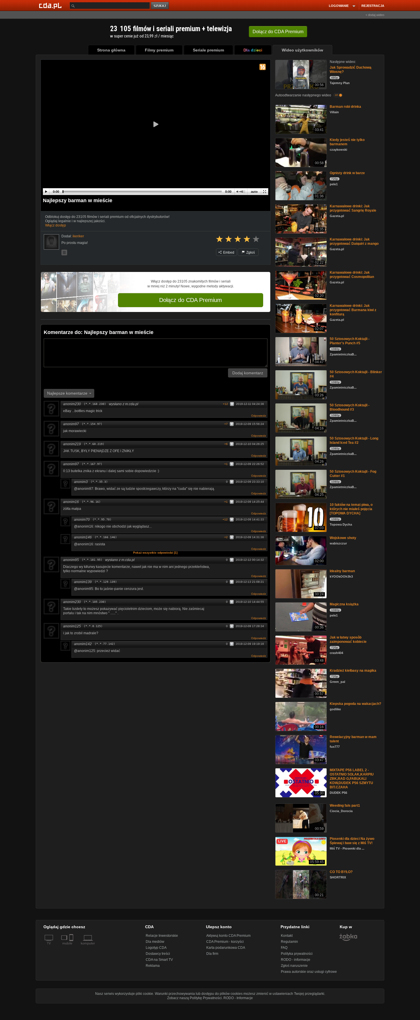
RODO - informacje (295, 960)
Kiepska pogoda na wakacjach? (355, 704)
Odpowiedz (258, 415)
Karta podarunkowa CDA (225, 948)
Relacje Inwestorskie (162, 936)
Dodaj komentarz (247, 373)
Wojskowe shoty (343, 538)
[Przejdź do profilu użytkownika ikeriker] (51, 242)
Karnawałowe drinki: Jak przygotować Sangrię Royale (353, 208)
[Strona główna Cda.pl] (51, 5)
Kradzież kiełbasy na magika (353, 671)
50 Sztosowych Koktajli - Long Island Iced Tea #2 (354, 440)
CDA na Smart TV (159, 960)
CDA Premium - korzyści (225, 942)
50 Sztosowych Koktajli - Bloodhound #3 (349, 407)
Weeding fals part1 (345, 806)
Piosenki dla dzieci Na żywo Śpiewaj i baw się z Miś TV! (352, 841)
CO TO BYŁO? (341, 872)
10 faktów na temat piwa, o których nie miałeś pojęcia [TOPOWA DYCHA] (351, 509)
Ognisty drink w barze (347, 173)
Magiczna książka (344, 604)
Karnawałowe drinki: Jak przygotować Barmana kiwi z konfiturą (353, 310)
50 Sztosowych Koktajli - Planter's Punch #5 (349, 341)
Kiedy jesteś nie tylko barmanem (347, 142)
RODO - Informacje (238, 998)
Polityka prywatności (297, 954)
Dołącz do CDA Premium (190, 300)
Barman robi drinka (345, 107)
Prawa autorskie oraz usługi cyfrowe (309, 972)
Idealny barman (342, 571)
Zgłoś (250, 252)
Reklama (153, 966)
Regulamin (289, 942)
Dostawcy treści (158, 954)
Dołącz (278, 31)
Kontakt (287, 936)
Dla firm (212, 954)
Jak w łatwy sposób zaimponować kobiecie (348, 639)
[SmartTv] (71, 947)
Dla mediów (155, 942)
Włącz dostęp (55, 225)
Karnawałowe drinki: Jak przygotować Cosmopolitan (352, 275)
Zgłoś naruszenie (294, 966)
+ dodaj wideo (374, 15)
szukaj (160, 6)
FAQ (284, 948)
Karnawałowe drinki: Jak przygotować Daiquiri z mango (354, 241)
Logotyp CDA (156, 948)
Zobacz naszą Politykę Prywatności (194, 998)
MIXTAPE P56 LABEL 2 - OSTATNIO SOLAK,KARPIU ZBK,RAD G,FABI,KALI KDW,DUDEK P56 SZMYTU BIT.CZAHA (352, 778)
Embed (228, 252)
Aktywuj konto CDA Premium (228, 936)
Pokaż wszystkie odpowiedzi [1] (155, 552)
